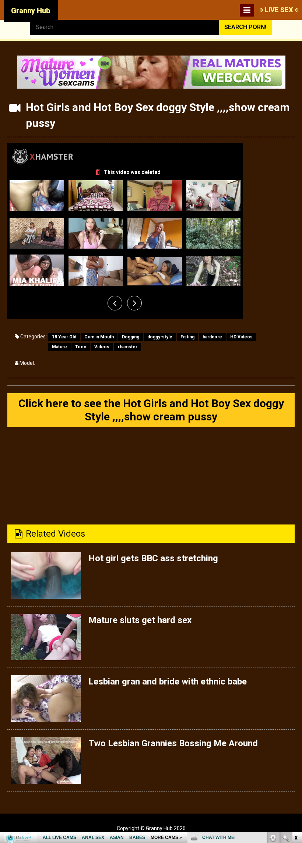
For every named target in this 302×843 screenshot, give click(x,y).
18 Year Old (64, 336)
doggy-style (159, 336)
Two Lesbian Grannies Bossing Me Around (173, 743)
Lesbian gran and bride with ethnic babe (167, 681)
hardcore (212, 336)
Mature (59, 346)
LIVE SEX (279, 10)
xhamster (127, 346)
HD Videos (241, 336)
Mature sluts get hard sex (140, 620)
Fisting (187, 336)
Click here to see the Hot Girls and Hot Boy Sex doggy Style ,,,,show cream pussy (151, 410)
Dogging (130, 336)
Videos (101, 346)
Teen (80, 346)
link (295, 728)
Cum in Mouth (99, 336)
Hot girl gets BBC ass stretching (153, 558)
